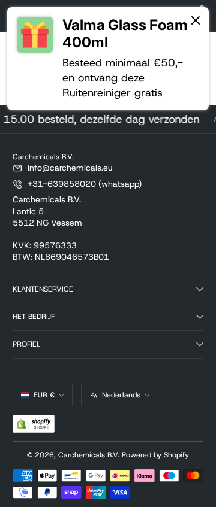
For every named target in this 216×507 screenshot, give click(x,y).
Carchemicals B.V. (88, 455)
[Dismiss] (195, 21)
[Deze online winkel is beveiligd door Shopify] (34, 424)
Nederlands (121, 395)
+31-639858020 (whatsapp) (85, 183)
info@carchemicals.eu (70, 167)
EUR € (44, 395)
